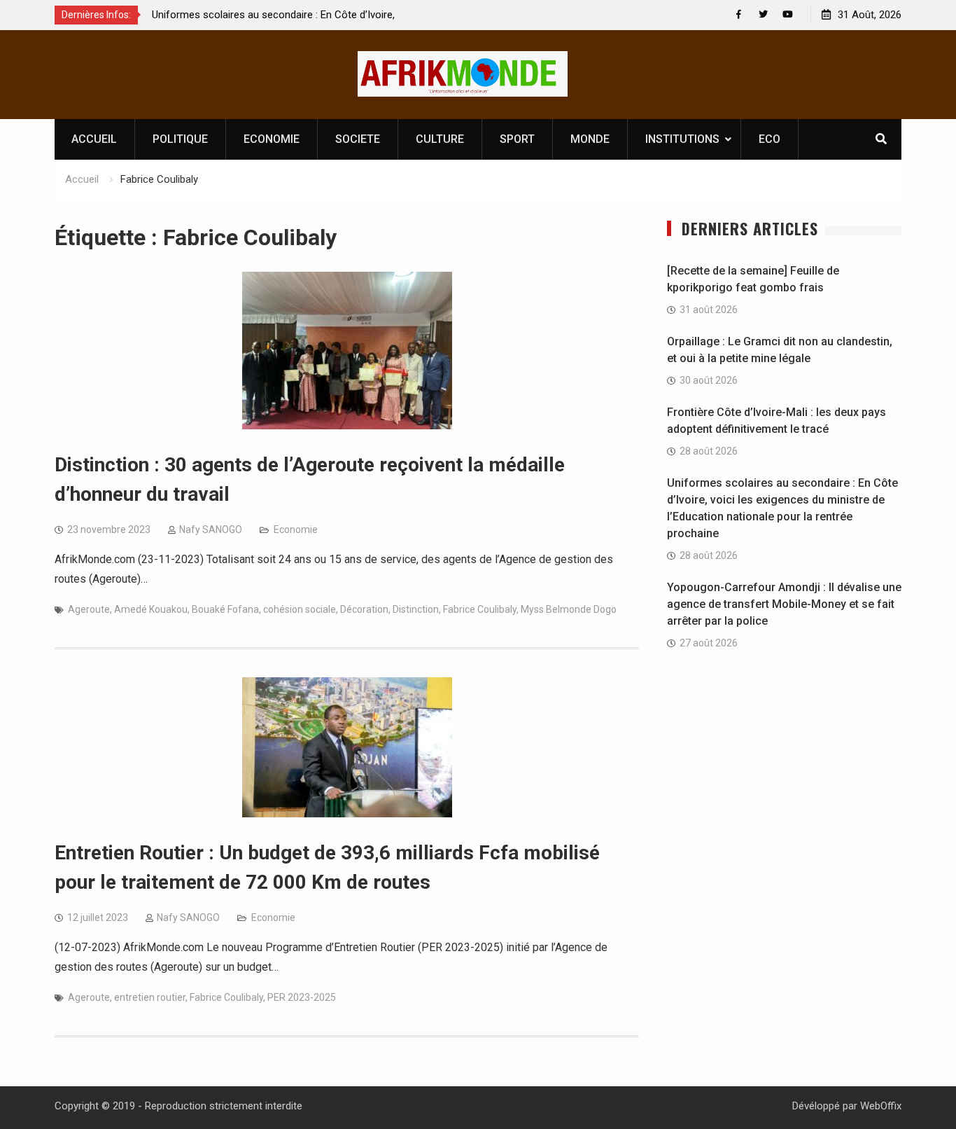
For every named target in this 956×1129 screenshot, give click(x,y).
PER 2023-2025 (301, 997)
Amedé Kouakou (151, 609)
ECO (769, 139)
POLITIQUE (180, 139)
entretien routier (149, 997)
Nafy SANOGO (210, 529)
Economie (296, 529)
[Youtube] (787, 14)
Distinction (416, 609)
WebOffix (880, 1106)
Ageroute (89, 609)
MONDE (590, 139)
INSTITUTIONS (682, 139)
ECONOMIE (272, 139)
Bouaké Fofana (225, 609)
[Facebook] (738, 14)
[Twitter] (763, 14)
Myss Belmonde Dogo (569, 609)
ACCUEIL (94, 139)
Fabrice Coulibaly (479, 609)
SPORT (517, 139)
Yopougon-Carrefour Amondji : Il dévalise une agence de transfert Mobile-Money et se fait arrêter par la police (784, 604)
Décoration (364, 609)
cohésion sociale (299, 609)
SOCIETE (357, 139)
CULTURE (440, 139)
